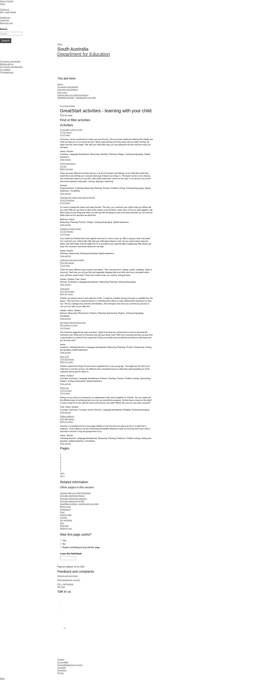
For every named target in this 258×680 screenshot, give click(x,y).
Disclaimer (61, 670)
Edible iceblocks (67, 416)
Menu (2, 678)
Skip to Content (6, 1)
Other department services (68, 580)
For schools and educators (11, 67)
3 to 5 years (65, 135)
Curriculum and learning (67, 90)
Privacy (60, 673)
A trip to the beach (67, 163)
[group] (106, 120)
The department (6, 72)
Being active (65, 507)
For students (5, 70)
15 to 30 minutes (67, 200)
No (64, 544)
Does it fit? (64, 357)
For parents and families (10, 61)
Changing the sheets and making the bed (77, 198)
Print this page (66, 115)
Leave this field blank (71, 553)
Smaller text (5, 17)
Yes (64, 540)
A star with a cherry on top (71, 130)
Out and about (66, 520)
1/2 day (63, 166)
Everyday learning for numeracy (73, 498)
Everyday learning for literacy (72, 496)
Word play (64, 526)
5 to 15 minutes (66, 231)
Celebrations (65, 509)
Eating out (64, 388)
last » (62, 476)
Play (62, 523)
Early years (62, 92)
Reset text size (6, 23)
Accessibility (62, 662)
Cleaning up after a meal (70, 229)
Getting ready (66, 515)
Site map (61, 587)
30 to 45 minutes (67, 263)
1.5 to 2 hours (66, 132)
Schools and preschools (67, 576)
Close (2, 4)
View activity (65, 159)
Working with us (7, 64)
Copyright (61, 668)
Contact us (4, 9)
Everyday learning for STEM (72, 501)
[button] (106, 120)
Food (62, 512)
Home (59, 44)
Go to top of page (67, 106)
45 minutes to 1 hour (68, 325)
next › (62, 473)
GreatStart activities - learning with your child (79, 504)
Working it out (66, 528)
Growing (63, 517)
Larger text (4, 20)
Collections (65, 289)
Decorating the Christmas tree (73, 323)
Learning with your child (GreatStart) (72, 95)
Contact (60, 659)
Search (3, 29)
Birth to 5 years (66, 169)
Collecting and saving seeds (72, 260)
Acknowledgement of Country (70, 665)
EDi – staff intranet (8, 12)
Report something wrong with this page (81, 547)
